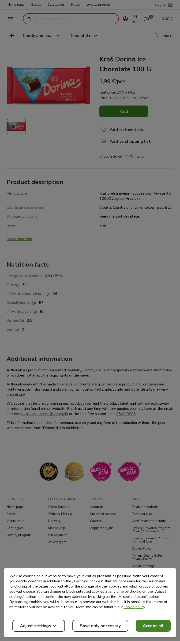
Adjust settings (35, 626)
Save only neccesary (100, 626)
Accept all (153, 626)
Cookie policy (134, 607)
